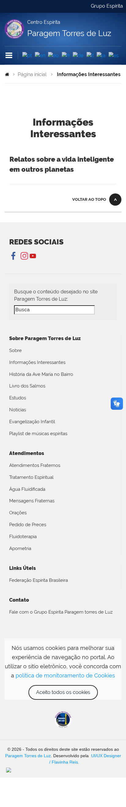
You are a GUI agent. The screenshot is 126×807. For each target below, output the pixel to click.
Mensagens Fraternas (31, 501)
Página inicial (32, 74)
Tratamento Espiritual (31, 477)
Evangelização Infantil (32, 421)
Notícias (17, 410)
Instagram (23, 256)
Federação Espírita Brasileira (38, 580)
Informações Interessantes (37, 362)
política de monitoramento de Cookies (65, 675)
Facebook (14, 256)
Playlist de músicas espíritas (38, 433)
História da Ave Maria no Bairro (41, 374)
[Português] (27, 55)
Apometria (20, 548)
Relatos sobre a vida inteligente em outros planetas (61, 164)
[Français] (66, 55)
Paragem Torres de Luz (28, 755)
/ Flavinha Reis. (63, 762)
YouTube (33, 256)
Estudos (17, 398)
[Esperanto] (53, 55)
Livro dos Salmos (27, 386)
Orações (18, 512)
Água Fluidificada (27, 489)
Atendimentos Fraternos (34, 465)
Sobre (15, 350)
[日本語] (101, 55)
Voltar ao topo (89, 199)
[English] (40, 55)
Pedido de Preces (27, 524)
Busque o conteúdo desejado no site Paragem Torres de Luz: (56, 295)
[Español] (114, 55)
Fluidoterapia (23, 536)
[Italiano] (90, 55)
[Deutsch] (78, 55)
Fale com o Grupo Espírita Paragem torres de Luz (61, 612)
